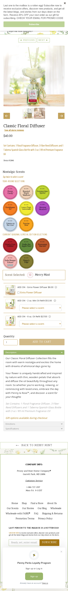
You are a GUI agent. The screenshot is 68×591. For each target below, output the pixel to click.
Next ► (43, 40)
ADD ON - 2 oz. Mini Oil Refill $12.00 (35, 300)
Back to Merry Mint (36, 446)
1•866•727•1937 (33, 487)
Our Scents (12, 508)
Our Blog (42, 508)
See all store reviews (14, 130)
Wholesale (55, 508)
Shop (24, 503)
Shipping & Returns (52, 514)
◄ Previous (27, 40)
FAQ (36, 514)
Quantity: (9, 337)
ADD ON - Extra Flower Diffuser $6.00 (35, 287)
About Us (52, 503)
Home (15, 503)
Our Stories (28, 508)
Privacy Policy (45, 519)
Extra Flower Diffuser (31, 292)
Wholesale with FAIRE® (18, 514)
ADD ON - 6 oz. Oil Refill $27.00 (32, 316)
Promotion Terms (25, 519)
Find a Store (37, 503)
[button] (34, 352)
